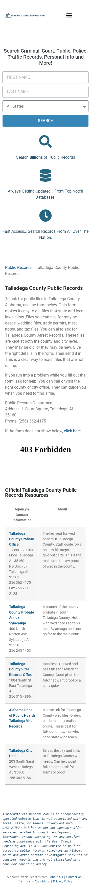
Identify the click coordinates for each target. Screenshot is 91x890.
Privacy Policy (62, 881)
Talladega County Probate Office (21, 539)
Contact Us (74, 877)
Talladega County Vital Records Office (21, 669)
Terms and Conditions (34, 881)
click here (72, 431)
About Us (56, 877)
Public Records (18, 267)
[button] (69, 15)
